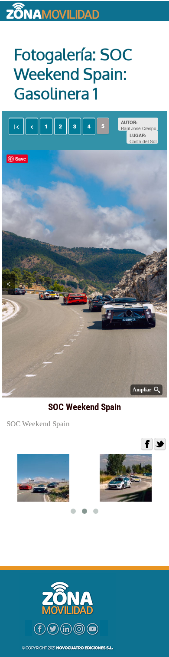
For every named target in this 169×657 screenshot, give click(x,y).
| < (16, 126)
